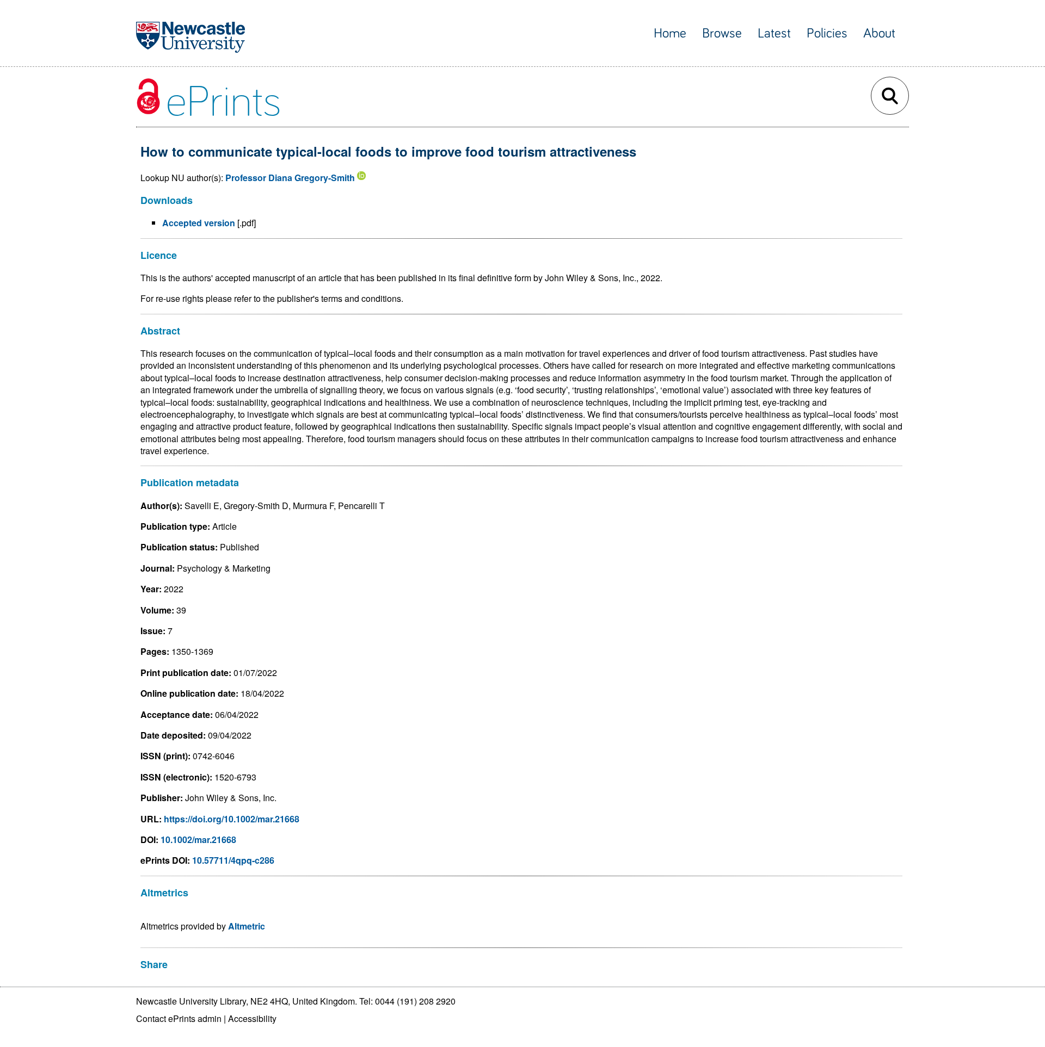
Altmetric (246, 926)
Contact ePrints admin (179, 1018)
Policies (827, 33)
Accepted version (198, 222)
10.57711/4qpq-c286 (233, 860)
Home (670, 33)
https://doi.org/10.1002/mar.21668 (231, 819)
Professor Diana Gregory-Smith (290, 177)
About (879, 33)
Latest (774, 33)
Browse (722, 33)
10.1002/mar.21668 (198, 839)
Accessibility (252, 1018)
